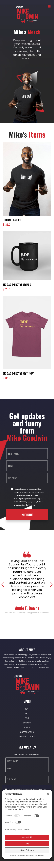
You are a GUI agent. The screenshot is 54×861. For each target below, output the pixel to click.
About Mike (27, 649)
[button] (47, 6)
